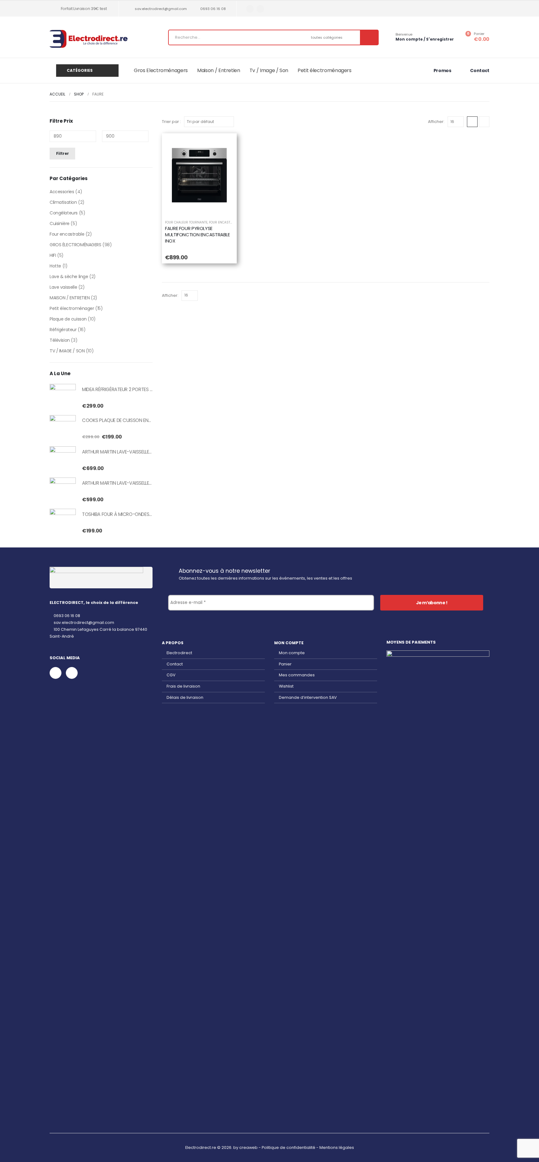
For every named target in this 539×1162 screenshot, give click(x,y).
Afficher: (436, 122)
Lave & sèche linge (69, 276)
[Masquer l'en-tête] (89, 39)
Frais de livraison (183, 686)
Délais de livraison (185, 697)
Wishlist (286, 686)
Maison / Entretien (218, 70)
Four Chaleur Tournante (186, 222)
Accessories (62, 192)
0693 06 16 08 (213, 8)
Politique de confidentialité (288, 1147)
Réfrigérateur (63, 329)
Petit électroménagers (325, 70)
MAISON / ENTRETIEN (70, 298)
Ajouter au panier (204, 207)
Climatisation (63, 202)
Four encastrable (67, 234)
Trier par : (171, 122)
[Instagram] (260, 9)
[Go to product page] (63, 397)
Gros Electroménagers (161, 70)
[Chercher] (369, 37)
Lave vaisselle (63, 287)
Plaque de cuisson (68, 319)
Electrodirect (179, 652)
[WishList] (224, 146)
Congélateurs (64, 213)
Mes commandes (297, 675)
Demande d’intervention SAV (308, 697)
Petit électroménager (72, 308)
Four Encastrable (224, 222)
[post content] (199, 175)
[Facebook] (250, 9)
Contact (175, 664)
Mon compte (292, 652)
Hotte (55, 266)
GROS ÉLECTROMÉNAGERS (75, 245)
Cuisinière (60, 223)
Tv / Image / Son (269, 70)
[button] (472, 121)
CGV (171, 675)
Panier (285, 664)
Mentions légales (336, 1147)
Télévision (60, 340)
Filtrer (62, 153)
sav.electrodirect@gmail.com (161, 8)
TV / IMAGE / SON (67, 351)
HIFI (53, 255)
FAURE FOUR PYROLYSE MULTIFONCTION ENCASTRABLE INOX (197, 234)
